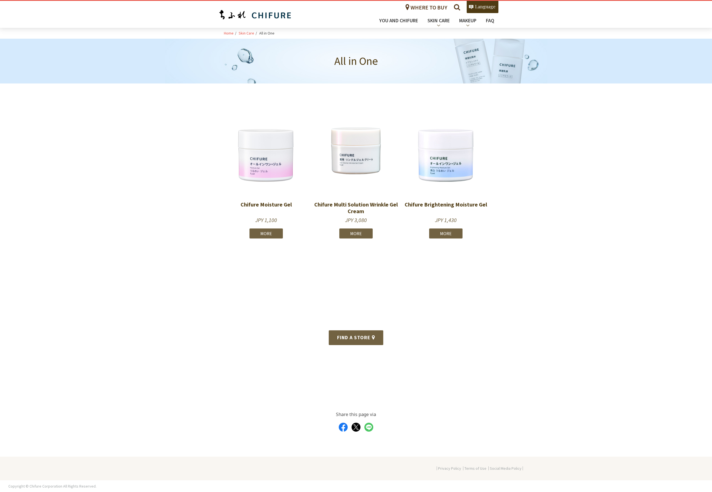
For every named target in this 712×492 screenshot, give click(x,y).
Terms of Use (475, 468)
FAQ (490, 20)
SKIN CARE (438, 20)
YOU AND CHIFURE (398, 20)
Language (485, 6)
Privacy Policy (449, 468)
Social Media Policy (505, 468)
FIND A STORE (354, 337)
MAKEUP (467, 20)
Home (229, 33)
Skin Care (246, 33)
